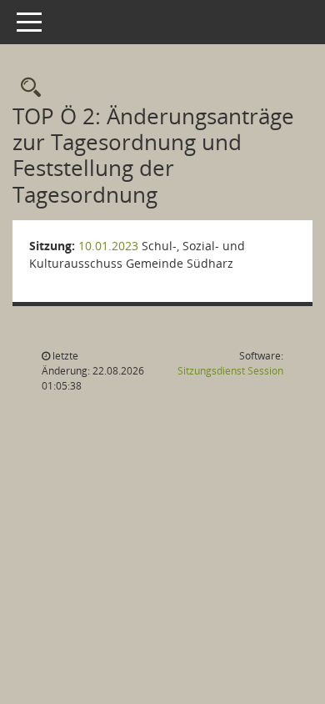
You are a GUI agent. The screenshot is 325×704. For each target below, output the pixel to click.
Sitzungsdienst (230, 371)
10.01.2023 (108, 246)
